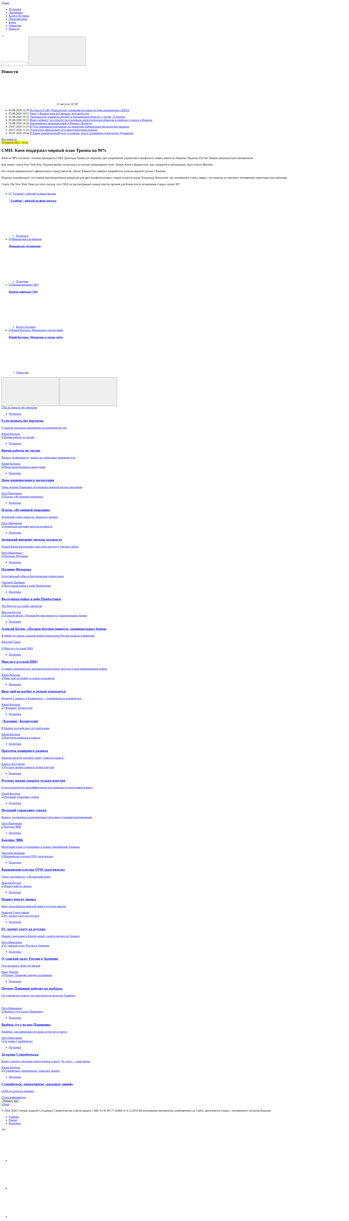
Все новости (9, 139)
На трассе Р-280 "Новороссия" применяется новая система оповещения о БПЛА (79, 110)
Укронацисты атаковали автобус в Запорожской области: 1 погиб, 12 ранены (77, 116)
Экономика (16, 12)
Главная (14, 1116)
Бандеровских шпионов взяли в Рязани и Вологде (61, 123)
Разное (13, 1120)
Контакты (15, 1123)
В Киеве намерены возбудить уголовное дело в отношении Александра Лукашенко (81, 133)
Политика (15, 9)
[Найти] (57, 51)
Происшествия (18, 19)
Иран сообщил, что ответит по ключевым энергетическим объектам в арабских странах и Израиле (91, 120)
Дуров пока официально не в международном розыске (63, 129)
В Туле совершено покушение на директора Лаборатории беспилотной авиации (79, 126)
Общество (15, 25)
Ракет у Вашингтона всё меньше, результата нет (59, 113)
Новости (14, 28)
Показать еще (10, 1101)
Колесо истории (26, 326)
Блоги (12, 22)
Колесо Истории (19, 15)
